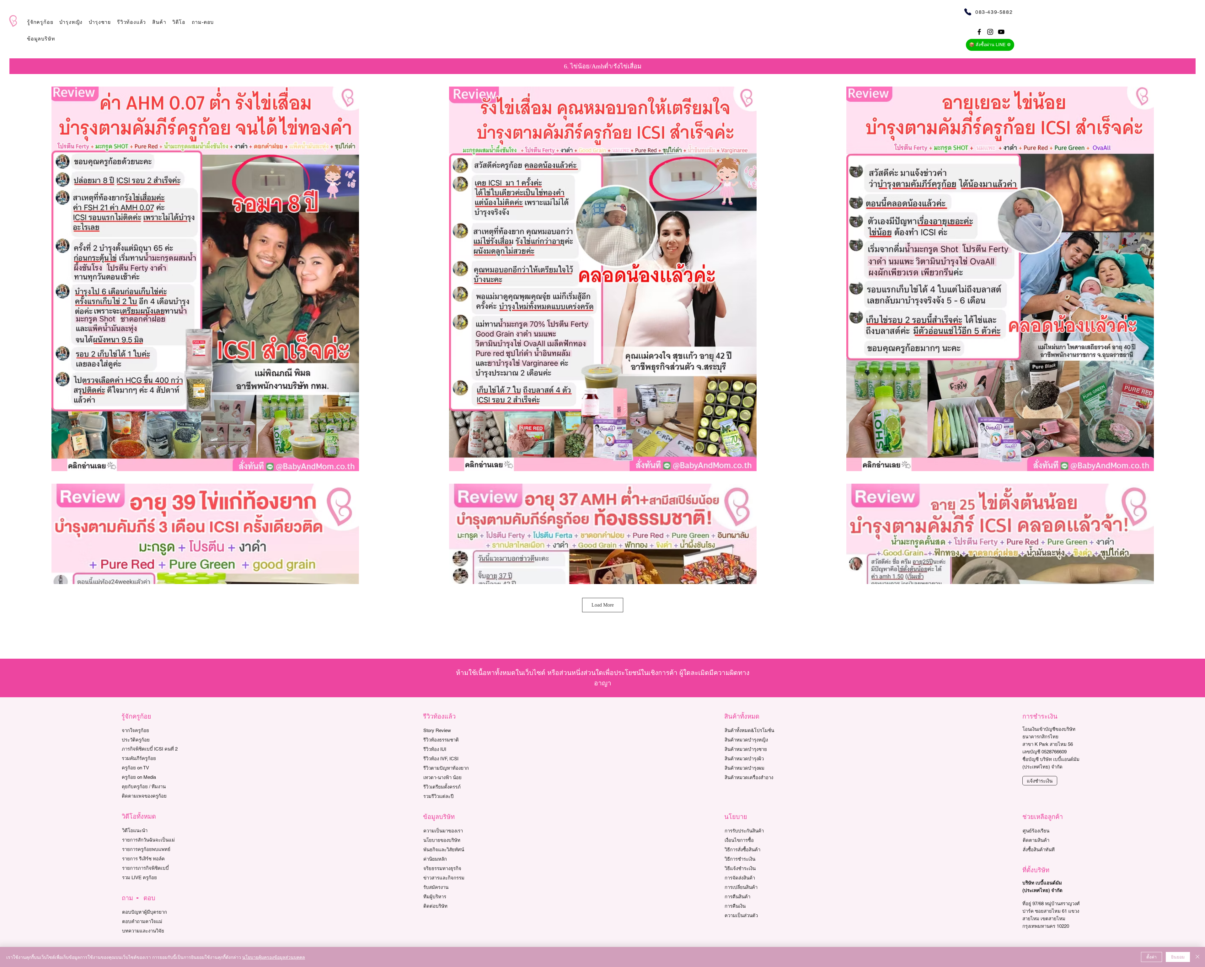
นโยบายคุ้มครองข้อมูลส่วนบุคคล (273, 957)
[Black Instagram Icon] (990, 32)
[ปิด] (1197, 957)
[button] (40, 22)
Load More (603, 605)
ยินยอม (1178, 957)
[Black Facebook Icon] (979, 32)
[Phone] (967, 11)
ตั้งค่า (1151, 957)
